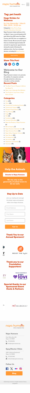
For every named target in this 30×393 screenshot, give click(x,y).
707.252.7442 (11, 356)
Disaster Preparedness (11, 110)
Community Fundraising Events (14, 105)
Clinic (15, 28)
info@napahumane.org (14, 343)
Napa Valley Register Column (13, 133)
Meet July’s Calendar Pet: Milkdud (15, 90)
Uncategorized (9, 137)
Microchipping (9, 127)
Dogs (19, 28)
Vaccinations (9, 139)
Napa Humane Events (11, 131)
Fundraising (8, 118)
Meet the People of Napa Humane (15, 122)
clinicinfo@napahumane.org (15, 359)
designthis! (15, 383)
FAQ (6, 116)
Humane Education (9, 30)
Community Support (11, 107)
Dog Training (9, 112)
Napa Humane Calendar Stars (13, 129)
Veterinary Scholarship (11, 142)
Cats (12, 28)
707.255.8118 (11, 341)
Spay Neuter (9, 135)
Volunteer (18, 30)
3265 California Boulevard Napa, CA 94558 (13, 353)
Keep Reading (20, 51)
